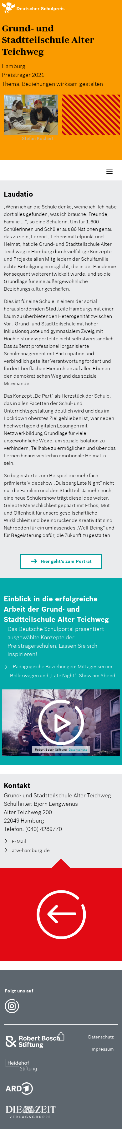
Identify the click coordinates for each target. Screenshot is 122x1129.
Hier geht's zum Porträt (66, 561)
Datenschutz (78, 750)
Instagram (12, 1006)
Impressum (102, 1049)
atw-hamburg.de (31, 850)
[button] (61, 1037)
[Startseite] (33, 8)
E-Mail (19, 841)
